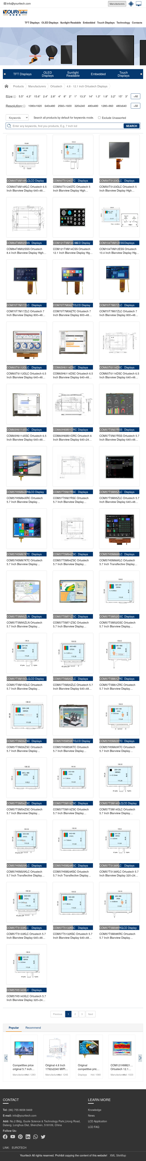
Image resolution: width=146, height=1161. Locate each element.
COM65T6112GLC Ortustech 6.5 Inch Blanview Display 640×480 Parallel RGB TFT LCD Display (26, 375)
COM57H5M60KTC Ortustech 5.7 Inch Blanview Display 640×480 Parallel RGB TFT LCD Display (118, 749)
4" (59, 96)
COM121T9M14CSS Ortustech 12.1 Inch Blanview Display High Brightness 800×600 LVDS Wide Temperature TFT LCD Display (72, 251)
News (91, 1115)
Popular (14, 1027)
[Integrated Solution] (137, 4)
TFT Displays (32, 22)
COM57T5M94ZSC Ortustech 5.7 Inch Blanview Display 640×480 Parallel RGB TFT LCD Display (72, 562)
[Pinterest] (20, 1136)
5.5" (21, 96)
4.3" (28, 96)
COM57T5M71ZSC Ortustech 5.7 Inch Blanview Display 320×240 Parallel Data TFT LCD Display (72, 624)
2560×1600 (65, 106)
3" (126, 96)
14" (91, 96)
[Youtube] (12, 1136)
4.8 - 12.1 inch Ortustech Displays (87, 86)
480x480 (93, 106)
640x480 (50, 106)
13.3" (83, 96)
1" (75, 96)
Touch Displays (106, 22)
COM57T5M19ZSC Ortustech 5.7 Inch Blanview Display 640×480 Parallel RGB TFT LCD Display (72, 811)
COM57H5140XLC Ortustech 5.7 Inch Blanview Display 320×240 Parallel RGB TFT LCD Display (26, 998)
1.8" (105, 96)
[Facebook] (5, 1136)
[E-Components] (130, 4)
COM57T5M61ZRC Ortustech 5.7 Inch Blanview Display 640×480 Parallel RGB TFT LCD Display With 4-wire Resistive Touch (118, 686)
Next (90, 1014)
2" (70, 96)
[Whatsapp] (35, 1136)
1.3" (98, 96)
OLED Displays (49, 22)
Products (18, 86)
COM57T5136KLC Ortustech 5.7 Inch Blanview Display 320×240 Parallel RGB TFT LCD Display (119, 873)
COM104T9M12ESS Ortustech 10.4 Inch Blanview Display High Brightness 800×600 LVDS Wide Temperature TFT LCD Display (118, 251)
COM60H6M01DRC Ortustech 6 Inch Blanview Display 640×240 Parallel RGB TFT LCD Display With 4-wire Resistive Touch (72, 437)
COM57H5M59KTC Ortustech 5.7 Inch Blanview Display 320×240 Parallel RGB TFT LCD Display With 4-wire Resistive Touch (72, 749)
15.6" (37, 96)
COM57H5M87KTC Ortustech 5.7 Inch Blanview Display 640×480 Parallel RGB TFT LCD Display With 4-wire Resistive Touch (26, 562)
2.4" (45, 96)
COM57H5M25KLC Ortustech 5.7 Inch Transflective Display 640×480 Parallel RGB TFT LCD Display (26, 873)
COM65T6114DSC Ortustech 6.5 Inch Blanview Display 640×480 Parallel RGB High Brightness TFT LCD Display (119, 375)
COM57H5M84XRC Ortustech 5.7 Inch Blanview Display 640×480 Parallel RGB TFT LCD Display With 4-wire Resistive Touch (26, 500)
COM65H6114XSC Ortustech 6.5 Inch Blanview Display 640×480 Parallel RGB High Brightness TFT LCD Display (26, 437)
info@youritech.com (19, 3)
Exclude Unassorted (114, 118)
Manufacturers (117, 3)
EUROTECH (19, 1147)
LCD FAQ (93, 1127)
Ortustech (56, 86)
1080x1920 (35, 106)
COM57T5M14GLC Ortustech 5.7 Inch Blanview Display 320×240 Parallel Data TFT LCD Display (118, 811)
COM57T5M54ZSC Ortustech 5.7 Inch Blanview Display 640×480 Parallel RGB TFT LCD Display (26, 811)
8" (65, 96)
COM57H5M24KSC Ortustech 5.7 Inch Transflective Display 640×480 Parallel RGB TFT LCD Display (72, 873)
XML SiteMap (118, 1155)
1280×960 (107, 106)
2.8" (53, 96)
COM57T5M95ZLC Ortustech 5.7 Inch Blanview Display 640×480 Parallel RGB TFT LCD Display (119, 500)
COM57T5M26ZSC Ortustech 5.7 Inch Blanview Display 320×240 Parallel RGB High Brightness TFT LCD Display (24, 749)
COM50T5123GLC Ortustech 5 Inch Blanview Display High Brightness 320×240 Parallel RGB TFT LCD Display (118, 188)
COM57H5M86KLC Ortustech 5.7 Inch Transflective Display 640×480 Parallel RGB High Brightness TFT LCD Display (117, 562)
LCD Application (97, 1121)
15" (120, 96)
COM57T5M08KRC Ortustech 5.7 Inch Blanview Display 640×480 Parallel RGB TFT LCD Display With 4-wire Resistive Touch (118, 935)
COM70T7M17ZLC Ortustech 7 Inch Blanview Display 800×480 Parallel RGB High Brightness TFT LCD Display (25, 313)
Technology (123, 22)
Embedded (89, 22)
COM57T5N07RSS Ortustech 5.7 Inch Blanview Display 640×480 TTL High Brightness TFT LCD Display (119, 437)
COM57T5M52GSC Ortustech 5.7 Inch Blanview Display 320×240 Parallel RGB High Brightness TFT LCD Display (117, 624)
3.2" (113, 96)
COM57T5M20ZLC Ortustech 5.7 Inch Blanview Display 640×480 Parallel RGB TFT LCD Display (73, 686)
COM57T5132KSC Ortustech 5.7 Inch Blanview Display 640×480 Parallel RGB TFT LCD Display (72, 935)
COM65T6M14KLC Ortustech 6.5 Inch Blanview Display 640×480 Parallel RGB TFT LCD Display (27, 188)
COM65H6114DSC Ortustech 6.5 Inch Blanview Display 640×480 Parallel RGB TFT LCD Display (73, 375)
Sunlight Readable (70, 22)
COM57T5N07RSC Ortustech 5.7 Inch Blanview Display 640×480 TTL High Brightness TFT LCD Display (71, 500)
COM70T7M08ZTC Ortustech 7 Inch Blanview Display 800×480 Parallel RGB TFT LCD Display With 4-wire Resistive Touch (72, 313)
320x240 (80, 106)
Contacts (137, 22)
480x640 (121, 106)
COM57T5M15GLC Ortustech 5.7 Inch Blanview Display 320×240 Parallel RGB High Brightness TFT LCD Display (24, 686)
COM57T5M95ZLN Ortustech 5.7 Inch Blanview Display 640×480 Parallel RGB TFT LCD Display (26, 624)
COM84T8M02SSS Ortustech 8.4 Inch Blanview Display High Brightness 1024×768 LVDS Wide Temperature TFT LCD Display (27, 251)
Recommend (33, 1027)
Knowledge (94, 1110)
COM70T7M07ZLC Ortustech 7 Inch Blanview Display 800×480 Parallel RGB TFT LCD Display (118, 313)
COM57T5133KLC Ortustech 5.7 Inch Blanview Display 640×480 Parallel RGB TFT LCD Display (26, 935)
